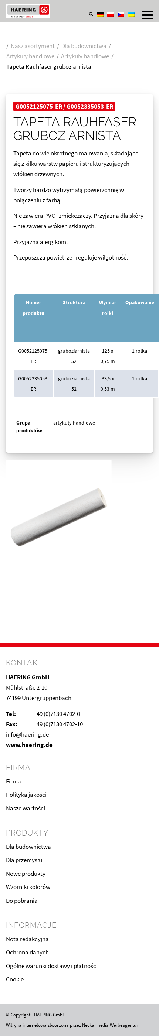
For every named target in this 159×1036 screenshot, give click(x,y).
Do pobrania (22, 900)
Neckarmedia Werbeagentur (110, 1025)
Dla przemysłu (24, 860)
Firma (13, 781)
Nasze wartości (25, 808)
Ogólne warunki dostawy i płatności (52, 966)
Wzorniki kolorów (28, 887)
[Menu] (144, 15)
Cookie (15, 979)
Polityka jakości (26, 794)
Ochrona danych (27, 952)
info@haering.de (27, 734)
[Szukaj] (87, 15)
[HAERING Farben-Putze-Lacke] (65, 11)
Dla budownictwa (28, 847)
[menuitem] (87, 7)
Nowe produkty (25, 873)
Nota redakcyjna (27, 939)
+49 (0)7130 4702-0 (57, 714)
